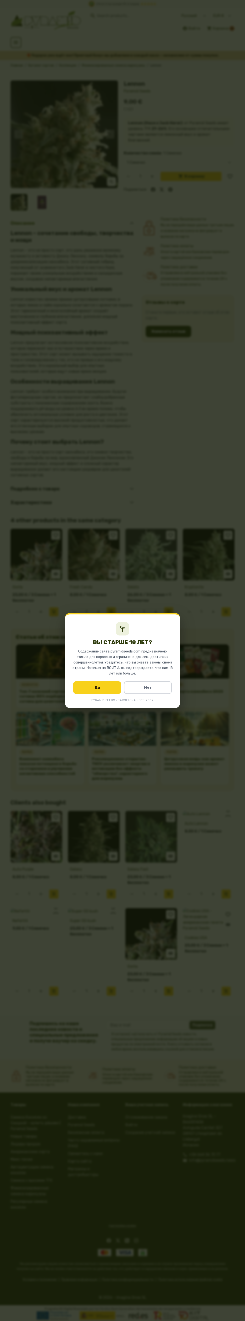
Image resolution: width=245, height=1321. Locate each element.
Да (97, 687)
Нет (148, 687)
